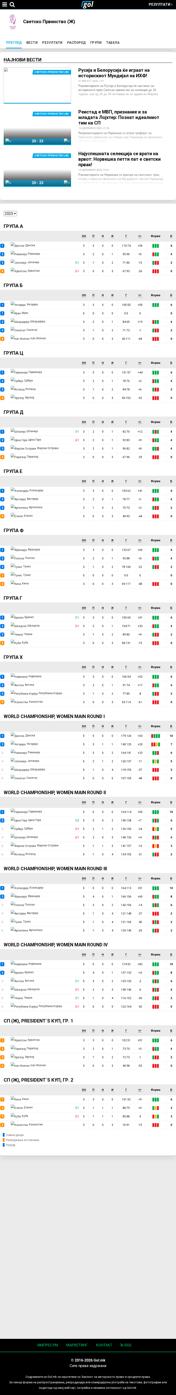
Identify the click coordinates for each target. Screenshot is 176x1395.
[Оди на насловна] (89, 4)
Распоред (76, 42)
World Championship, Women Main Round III (55, 868)
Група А (13, 226)
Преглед (14, 42)
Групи (96, 42)
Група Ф (14, 530)
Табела (112, 42)
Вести (32, 42)
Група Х (13, 657)
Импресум (47, 1345)
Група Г (13, 598)
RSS (127, 1345)
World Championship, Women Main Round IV (56, 944)
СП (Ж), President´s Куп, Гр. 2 (38, 1080)
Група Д (13, 412)
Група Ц (13, 353)
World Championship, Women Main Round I (54, 716)
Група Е (13, 471)
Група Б (13, 285)
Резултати (160, 4)
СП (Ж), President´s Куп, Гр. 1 (38, 1021)
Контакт (104, 1345)
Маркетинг (77, 1345)
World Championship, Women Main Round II (55, 792)
